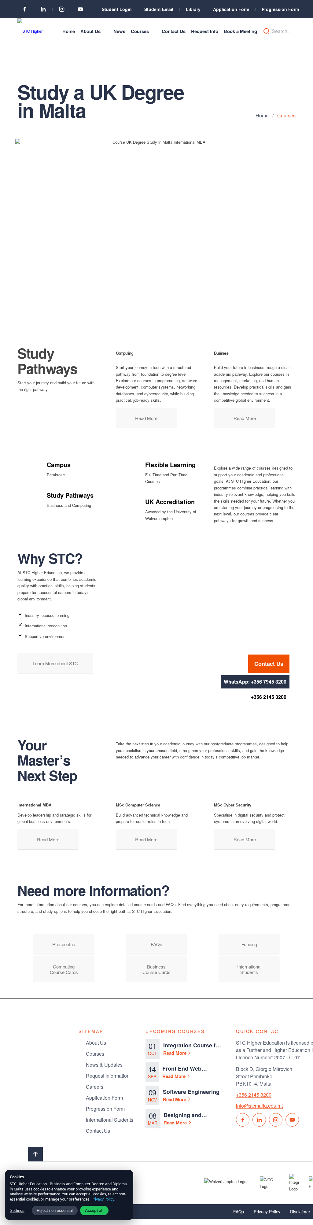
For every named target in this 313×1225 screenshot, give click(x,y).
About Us (96, 1042)
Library (193, 9)
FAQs (238, 1211)
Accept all (94, 1210)
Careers (94, 1086)
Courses (95, 1053)
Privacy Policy (267, 1211)
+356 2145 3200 (268, 696)
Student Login (117, 9)
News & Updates (104, 1064)
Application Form (231, 9)
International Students (109, 1119)
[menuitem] (68, 31)
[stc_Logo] (31, 31)
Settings (17, 1210)
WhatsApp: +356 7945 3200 (255, 681)
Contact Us (268, 664)
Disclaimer (300, 1211)
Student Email (158, 9)
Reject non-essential (55, 1210)
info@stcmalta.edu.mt (259, 1105)
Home (262, 115)
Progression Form (280, 9)
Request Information (108, 1075)
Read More (174, 1053)
